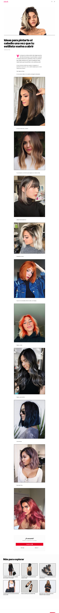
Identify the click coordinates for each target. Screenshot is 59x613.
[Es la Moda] (6, 1)
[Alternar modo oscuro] (54, 1)
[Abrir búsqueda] (52, 1)
